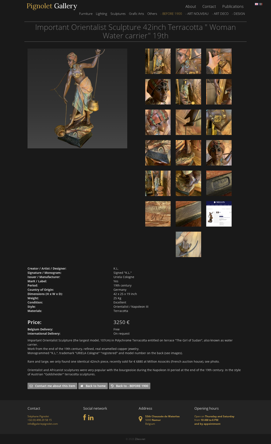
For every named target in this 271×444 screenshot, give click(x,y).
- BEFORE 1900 (171, 13)
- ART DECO (220, 13)
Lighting (101, 13)
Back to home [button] (94, 386)
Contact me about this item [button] (54, 386)
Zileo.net (140, 439)
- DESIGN (238, 13)
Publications (232, 6)
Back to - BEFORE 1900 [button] (130, 386)
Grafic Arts (136, 13)
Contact (209, 6)
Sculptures (118, 13)
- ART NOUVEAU (197, 13)
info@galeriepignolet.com (43, 424)
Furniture (86, 13)
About (190, 6)
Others (152, 13)
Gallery (51, 6)
